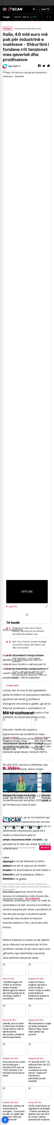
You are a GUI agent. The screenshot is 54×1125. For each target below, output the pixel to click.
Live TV (45, 9)
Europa (7, 28)
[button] (47, 17)
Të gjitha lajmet (12, 685)
